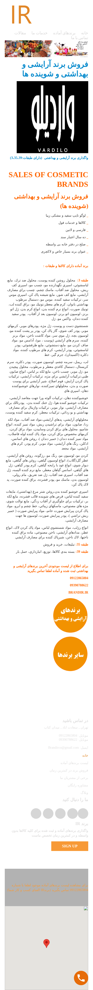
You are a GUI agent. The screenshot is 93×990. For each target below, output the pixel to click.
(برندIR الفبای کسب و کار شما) (29, 890)
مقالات (20, 33)
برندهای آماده (64, 33)
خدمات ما (39, 33)
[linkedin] (36, 813)
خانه (84, 33)
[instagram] (83, 813)
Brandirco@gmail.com (63, 747)
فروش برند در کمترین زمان (69, 770)
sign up (70, 846)
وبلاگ (84, 793)
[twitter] (72, 813)
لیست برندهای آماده (74, 763)
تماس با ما (79, 38)
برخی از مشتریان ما (74, 778)
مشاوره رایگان (78, 785)
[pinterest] (48, 813)
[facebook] (60, 813)
